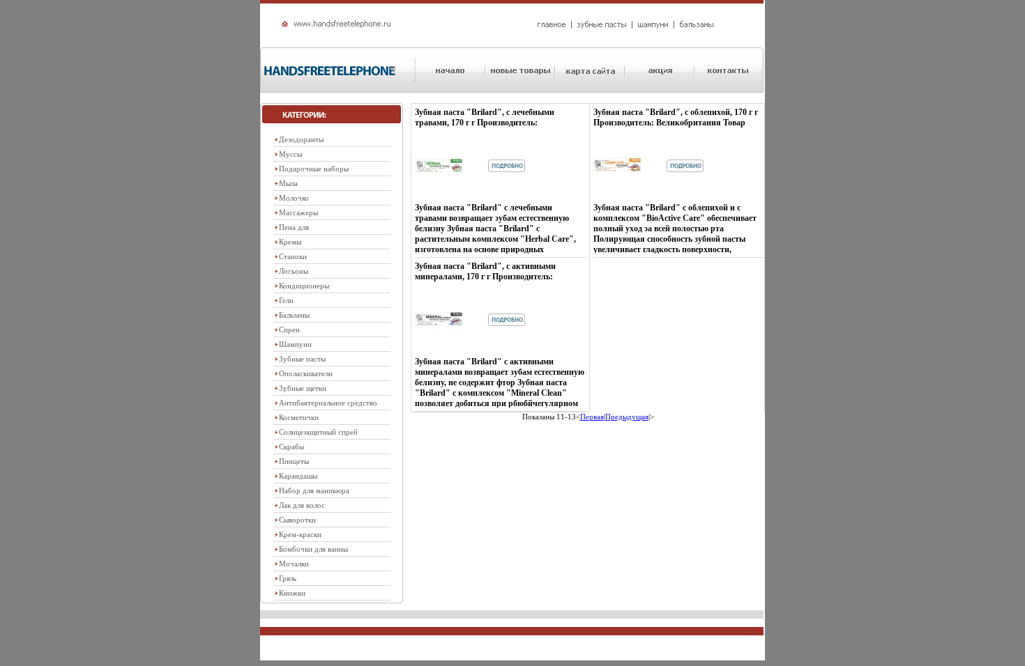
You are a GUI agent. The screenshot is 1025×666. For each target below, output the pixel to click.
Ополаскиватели (306, 373)
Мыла (288, 183)
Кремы (290, 242)
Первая (592, 416)
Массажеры (298, 212)
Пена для (294, 227)
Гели (286, 300)
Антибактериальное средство (328, 402)
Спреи (289, 329)
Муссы (290, 154)
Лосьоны (293, 271)
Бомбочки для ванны (313, 549)
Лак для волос (302, 505)
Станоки (293, 256)
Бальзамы (294, 315)
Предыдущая (626, 416)
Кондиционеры (304, 285)
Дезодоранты (301, 139)
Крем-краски (300, 534)
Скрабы (291, 446)
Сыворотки (297, 520)
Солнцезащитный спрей (318, 432)
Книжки (292, 593)
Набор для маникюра (314, 490)
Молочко (294, 198)
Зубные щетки (302, 388)
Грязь (287, 578)
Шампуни (295, 344)
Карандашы (298, 476)
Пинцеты (294, 461)
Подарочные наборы (314, 168)
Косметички (299, 417)
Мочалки (294, 563)
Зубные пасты (302, 359)
